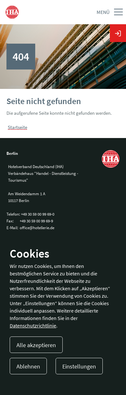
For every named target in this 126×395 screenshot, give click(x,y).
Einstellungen (79, 366)
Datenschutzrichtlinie (33, 325)
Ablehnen (28, 366)
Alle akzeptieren (36, 345)
